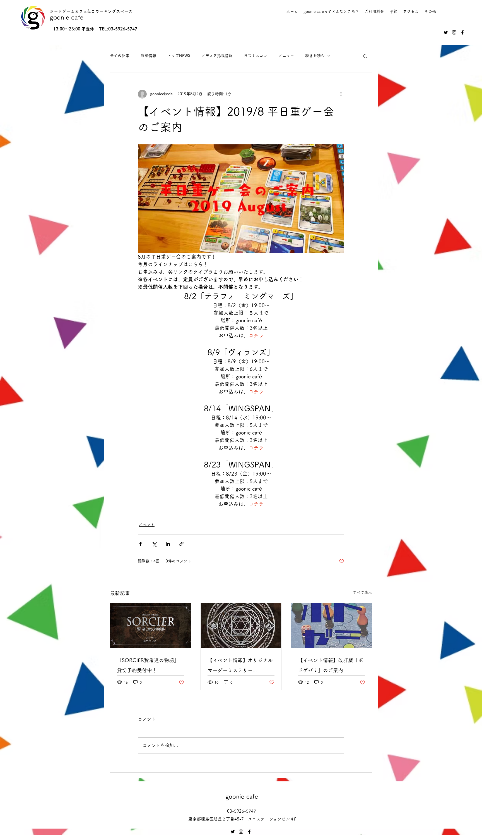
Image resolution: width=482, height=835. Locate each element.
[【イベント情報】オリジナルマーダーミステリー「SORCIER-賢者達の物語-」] (241, 625)
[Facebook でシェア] (140, 544)
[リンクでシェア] (181, 544)
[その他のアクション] (341, 94)
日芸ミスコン (255, 56)
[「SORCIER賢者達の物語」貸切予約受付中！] (150, 625)
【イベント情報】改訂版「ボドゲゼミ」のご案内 (330, 665)
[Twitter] (446, 32)
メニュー (286, 56)
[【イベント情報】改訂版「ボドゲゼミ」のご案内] (331, 625)
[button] (365, 56)
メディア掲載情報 (217, 56)
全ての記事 (119, 56)
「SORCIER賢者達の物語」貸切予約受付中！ (148, 665)
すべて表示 (362, 592)
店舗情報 (148, 56)
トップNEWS (178, 56)
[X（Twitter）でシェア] (154, 544)
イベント (147, 525)
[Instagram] (454, 32)
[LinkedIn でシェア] (167, 544)
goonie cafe (66, 17)
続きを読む (315, 56)
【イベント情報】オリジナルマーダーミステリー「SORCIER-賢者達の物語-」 (240, 666)
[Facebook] (462, 32)
